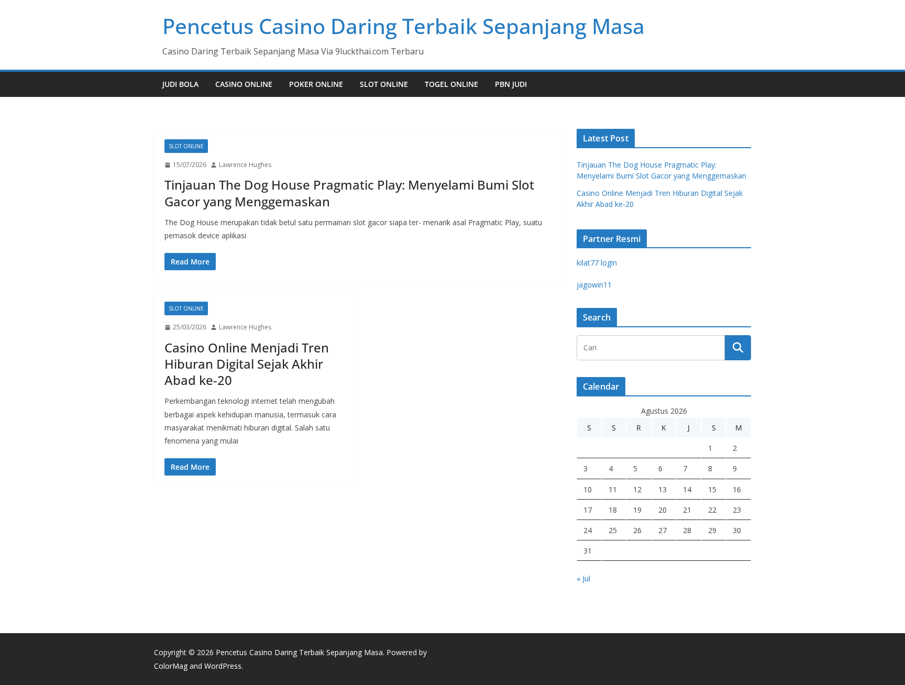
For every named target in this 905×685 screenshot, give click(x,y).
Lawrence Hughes (245, 164)
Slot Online (384, 84)
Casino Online (243, 84)
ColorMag (170, 666)
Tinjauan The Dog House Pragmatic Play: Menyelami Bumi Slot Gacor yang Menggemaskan (349, 192)
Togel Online (451, 84)
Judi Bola (180, 84)
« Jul (583, 578)
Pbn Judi (511, 84)
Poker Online (316, 84)
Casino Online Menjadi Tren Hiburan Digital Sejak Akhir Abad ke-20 (246, 364)
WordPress (222, 666)
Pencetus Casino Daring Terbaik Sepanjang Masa (403, 26)
